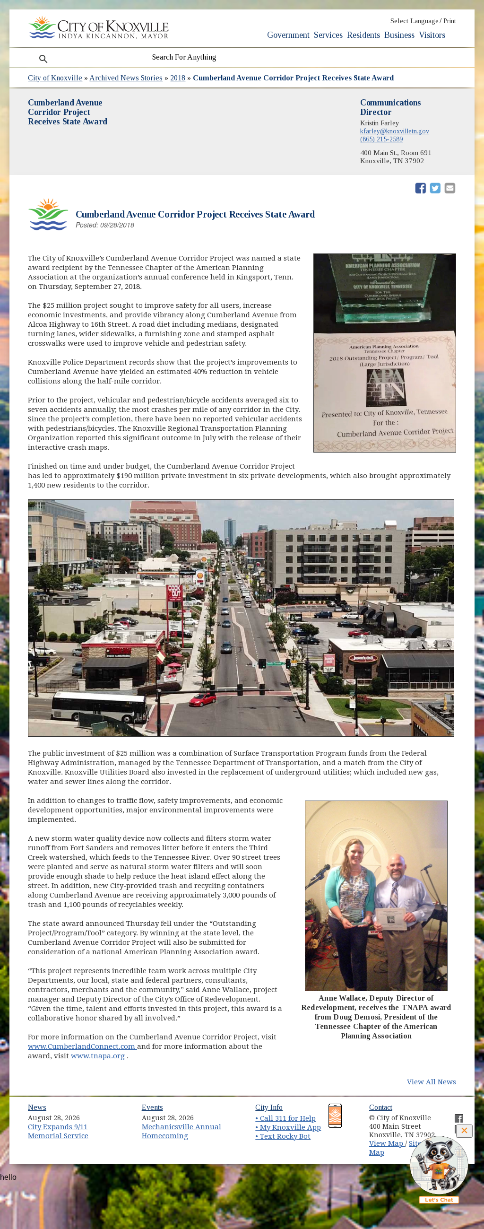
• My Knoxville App (288, 1127)
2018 (177, 78)
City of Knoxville (55, 78)
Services (328, 35)
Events (152, 1107)
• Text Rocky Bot (283, 1136)
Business (399, 35)
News (37, 1107)
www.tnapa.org (99, 1056)
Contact (380, 1107)
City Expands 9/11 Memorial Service (58, 1131)
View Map (387, 1143)
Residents (363, 35)
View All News (431, 1082)
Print (449, 21)
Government (288, 35)
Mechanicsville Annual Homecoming (181, 1131)
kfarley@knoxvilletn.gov (394, 131)
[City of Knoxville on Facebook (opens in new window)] (454, 1114)
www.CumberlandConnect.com (82, 1046)
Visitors (432, 35)
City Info (269, 1107)
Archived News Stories (126, 78)
